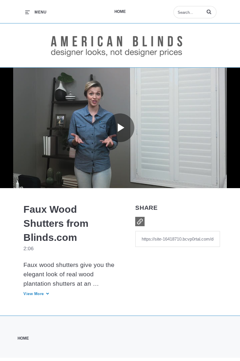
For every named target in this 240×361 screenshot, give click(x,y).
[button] (209, 11)
